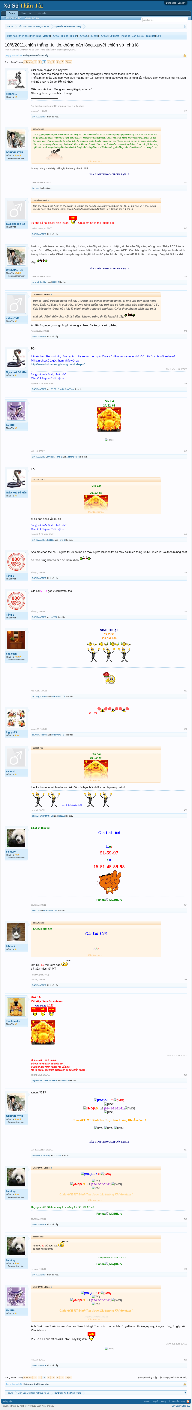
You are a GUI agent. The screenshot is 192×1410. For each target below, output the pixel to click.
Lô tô (158, 36)
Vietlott (46, 36)
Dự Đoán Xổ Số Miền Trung (32, 50)
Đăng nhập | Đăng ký (175, 3)
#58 (185, 1219)
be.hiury (35, 188)
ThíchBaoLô (13, 1021)
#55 (185, 979)
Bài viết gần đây (32, 18)
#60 (185, 1360)
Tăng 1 (59, 457)
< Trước (28, 62)
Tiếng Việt (7, 1401)
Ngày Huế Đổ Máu (16, 372)
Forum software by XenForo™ (28, 1406)
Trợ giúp (155, 1401)
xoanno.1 (11, 93)
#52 (185, 729)
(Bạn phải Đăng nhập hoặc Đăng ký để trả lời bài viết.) (162, 1377)
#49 (185, 572)
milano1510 (12, 318)
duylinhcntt (37, 1080)
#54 (185, 905)
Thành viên (26, 13)
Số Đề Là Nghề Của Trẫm (62, 389)
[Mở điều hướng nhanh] (185, 26)
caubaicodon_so (15, 223)
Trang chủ (165, 1401)
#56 (185, 1075)
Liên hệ (146, 1401)
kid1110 (55, 282)
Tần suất (150, 36)
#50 (185, 611)
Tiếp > (68, 62)
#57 (185, 1150)
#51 (185, 691)
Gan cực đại (138, 36)
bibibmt (10, 946)
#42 (185, 182)
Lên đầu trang (178, 1401)
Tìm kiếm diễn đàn (12, 18)
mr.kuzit (35, 282)
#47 (185, 451)
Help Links (41, 13)
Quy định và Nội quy (181, 1406)
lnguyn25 (11, 732)
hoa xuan (11, 653)
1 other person (73, 457)
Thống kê (125, 36)
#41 (185, 111)
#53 (185, 810)
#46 (185, 383)
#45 (185, 331)
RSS (188, 1401)
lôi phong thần (63, 50)
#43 (185, 228)
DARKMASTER (39, 117)
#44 (185, 276)
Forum (12, 13)
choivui (43, 696)
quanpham (37, 1155)
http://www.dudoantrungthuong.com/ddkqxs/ (58, 364)
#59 (185, 1269)
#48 (185, 534)
